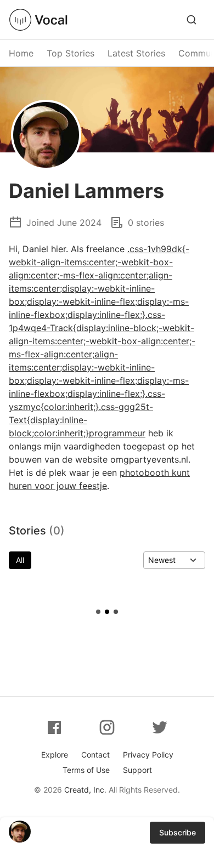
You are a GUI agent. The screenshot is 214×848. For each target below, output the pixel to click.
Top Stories (70, 53)
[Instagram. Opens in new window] (107, 727)
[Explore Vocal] (191, 20)
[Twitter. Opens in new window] (160, 727)
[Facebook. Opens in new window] (54, 727)
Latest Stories (136, 53)
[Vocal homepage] (38, 20)
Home (21, 53)
